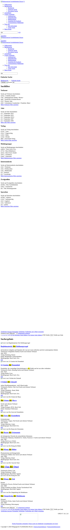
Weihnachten (8, 169)
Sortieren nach (5, 333)
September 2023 (9, 115)
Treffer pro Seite (58, 335)
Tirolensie (8, 167)
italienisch (8, 203)
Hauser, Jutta (8, 101)
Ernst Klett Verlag (10, 138)
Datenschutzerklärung (40, 527)
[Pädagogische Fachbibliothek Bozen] (12, 1)
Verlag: (3, 472)
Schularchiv (9, 186)
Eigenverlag (9, 133)
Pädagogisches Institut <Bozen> (14, 97)
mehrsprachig (9, 199)
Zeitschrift (8, 156)
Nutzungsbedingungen (53, 527)
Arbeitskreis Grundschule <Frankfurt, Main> (18, 103)
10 (11, 335)
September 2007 (9, 119)
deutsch (8, 197)
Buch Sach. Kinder (11, 153)
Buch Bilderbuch (10, 151)
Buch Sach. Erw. (11, 149)
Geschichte (7, 174)
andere (6, 204)
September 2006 (9, 121)
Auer (7, 131)
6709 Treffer (46, 335)
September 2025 (9, 113)
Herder (8, 137)
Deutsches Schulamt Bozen (13, 99)
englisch (7, 201)
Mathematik (8, 170)
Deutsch (6, 172)
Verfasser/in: (4, 470)
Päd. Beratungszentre (10, 188)
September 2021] (9, 117)
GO (19, 32)
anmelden (3, 36)
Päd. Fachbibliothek (12, 185)
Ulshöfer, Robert (10, 96)
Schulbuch (9, 154)
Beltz (7, 135)
